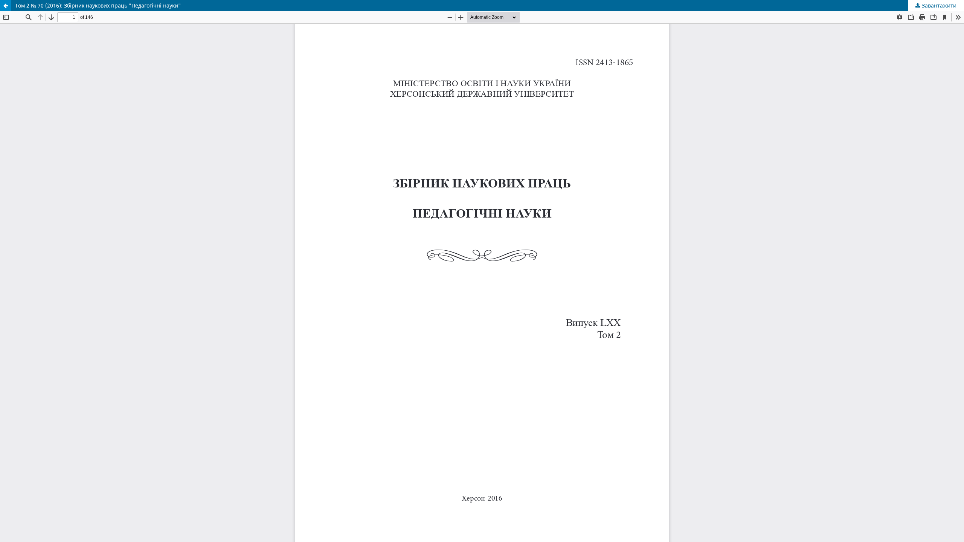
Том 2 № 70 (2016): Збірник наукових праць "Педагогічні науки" (98, 5)
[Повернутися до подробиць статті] (5, 5)
